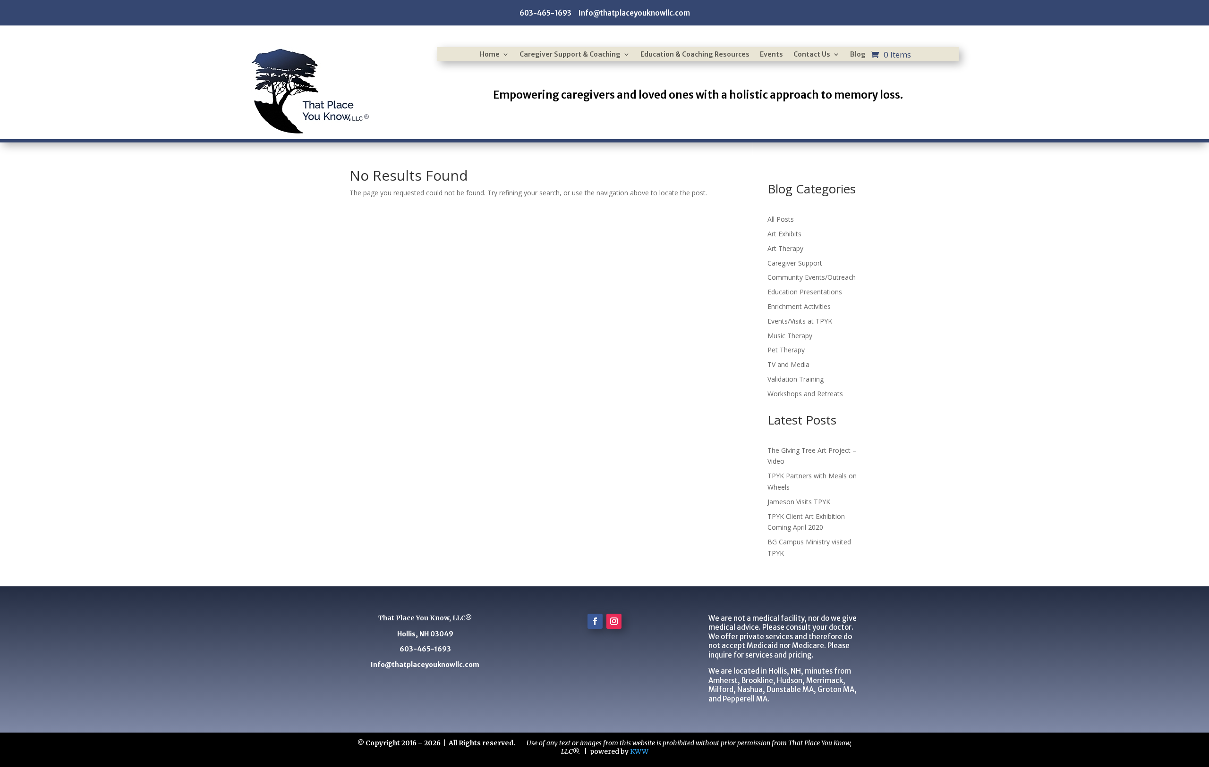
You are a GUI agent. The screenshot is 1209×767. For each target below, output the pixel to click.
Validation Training (795, 379)
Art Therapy (785, 248)
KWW (639, 751)
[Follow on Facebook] (595, 621)
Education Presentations (804, 291)
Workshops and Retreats (805, 393)
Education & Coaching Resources (694, 54)
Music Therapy (789, 335)
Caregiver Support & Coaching (570, 54)
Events (771, 54)
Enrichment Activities (799, 306)
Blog (858, 54)
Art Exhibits (784, 233)
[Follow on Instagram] (614, 621)
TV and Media (788, 364)
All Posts (780, 219)
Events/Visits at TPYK (799, 321)
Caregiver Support (794, 262)
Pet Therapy (786, 349)
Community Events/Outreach (811, 277)
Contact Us (811, 54)
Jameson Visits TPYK (798, 501)
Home (490, 54)
